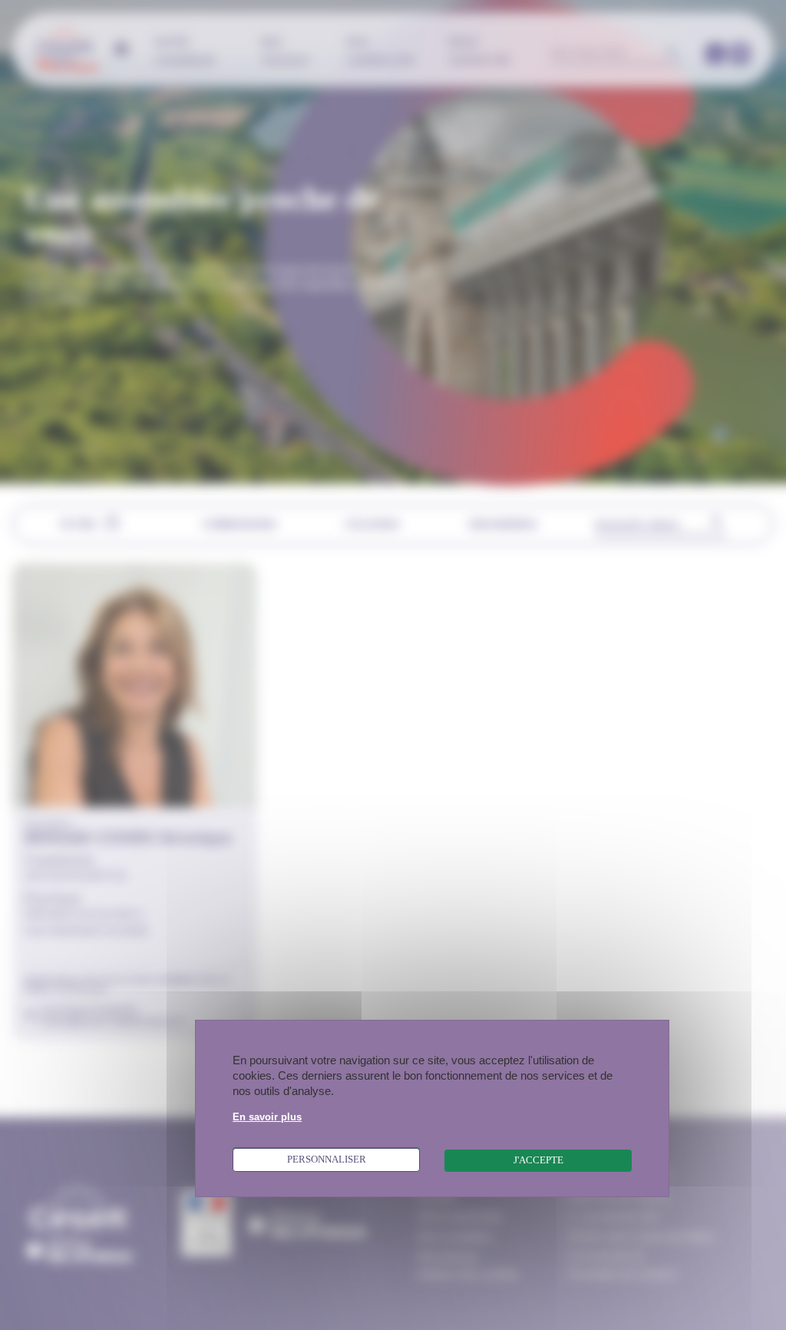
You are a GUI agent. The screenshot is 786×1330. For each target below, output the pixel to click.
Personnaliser (326, 1159)
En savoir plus (267, 1117)
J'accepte (538, 1160)
